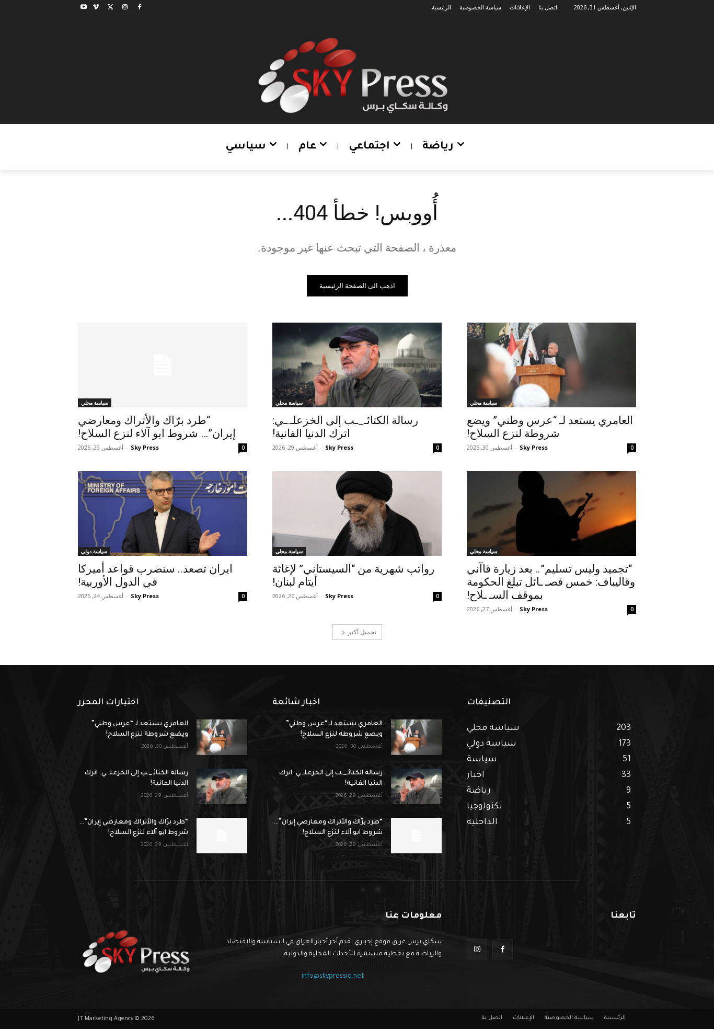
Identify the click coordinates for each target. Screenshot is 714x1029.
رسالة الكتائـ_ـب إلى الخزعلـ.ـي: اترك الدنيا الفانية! (345, 427)
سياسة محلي (483, 402)
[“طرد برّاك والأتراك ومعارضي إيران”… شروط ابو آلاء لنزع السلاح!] (162, 365)
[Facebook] (139, 8)
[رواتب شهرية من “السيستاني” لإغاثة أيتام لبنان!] (357, 513)
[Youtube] (84, 8)
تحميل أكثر (362, 631)
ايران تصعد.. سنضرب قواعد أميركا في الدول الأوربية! (155, 575)
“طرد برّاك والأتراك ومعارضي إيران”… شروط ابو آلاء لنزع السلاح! (157, 427)
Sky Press (534, 447)
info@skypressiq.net (333, 976)
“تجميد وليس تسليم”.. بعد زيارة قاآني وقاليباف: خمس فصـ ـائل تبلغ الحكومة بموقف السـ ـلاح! (551, 582)
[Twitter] (111, 8)
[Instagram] (125, 8)
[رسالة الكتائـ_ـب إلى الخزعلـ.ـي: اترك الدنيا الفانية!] (357, 365)
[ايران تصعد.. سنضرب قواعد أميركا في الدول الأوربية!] (162, 513)
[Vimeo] (96, 8)
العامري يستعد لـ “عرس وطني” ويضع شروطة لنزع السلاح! (550, 427)
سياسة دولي (94, 551)
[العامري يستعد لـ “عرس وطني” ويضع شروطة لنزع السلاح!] (551, 365)
